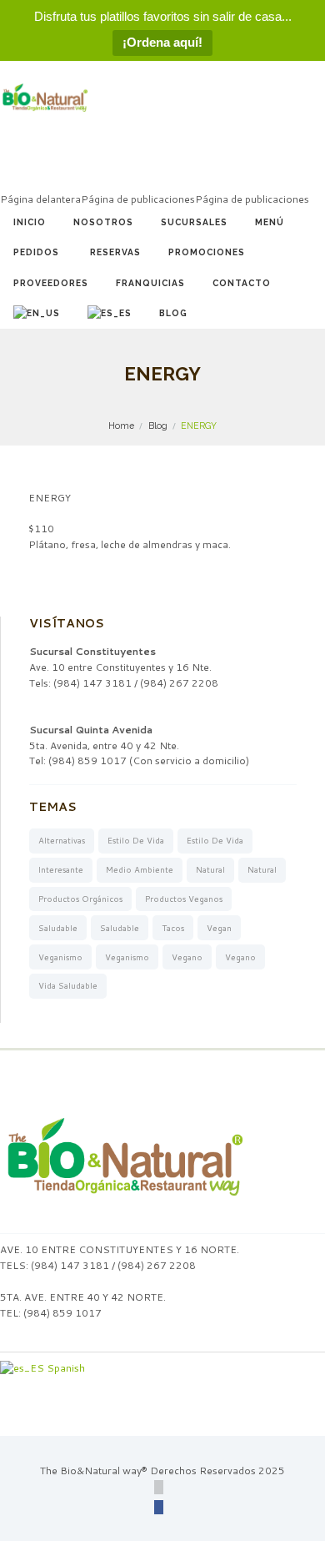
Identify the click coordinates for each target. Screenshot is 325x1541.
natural (210, 869)
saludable (58, 928)
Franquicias (150, 283)
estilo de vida (136, 840)
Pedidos (36, 252)
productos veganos (183, 898)
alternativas (61, 840)
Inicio (29, 222)
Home (121, 426)
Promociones (206, 252)
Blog (173, 313)
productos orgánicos (80, 898)
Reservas (115, 252)
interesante (60, 869)
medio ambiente (139, 869)
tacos (173, 928)
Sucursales (194, 222)
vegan (219, 928)
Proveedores (50, 283)
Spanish (64, 1368)
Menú (269, 222)
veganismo (60, 957)
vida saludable (68, 985)
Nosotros (103, 222)
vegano (187, 957)
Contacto (241, 283)
